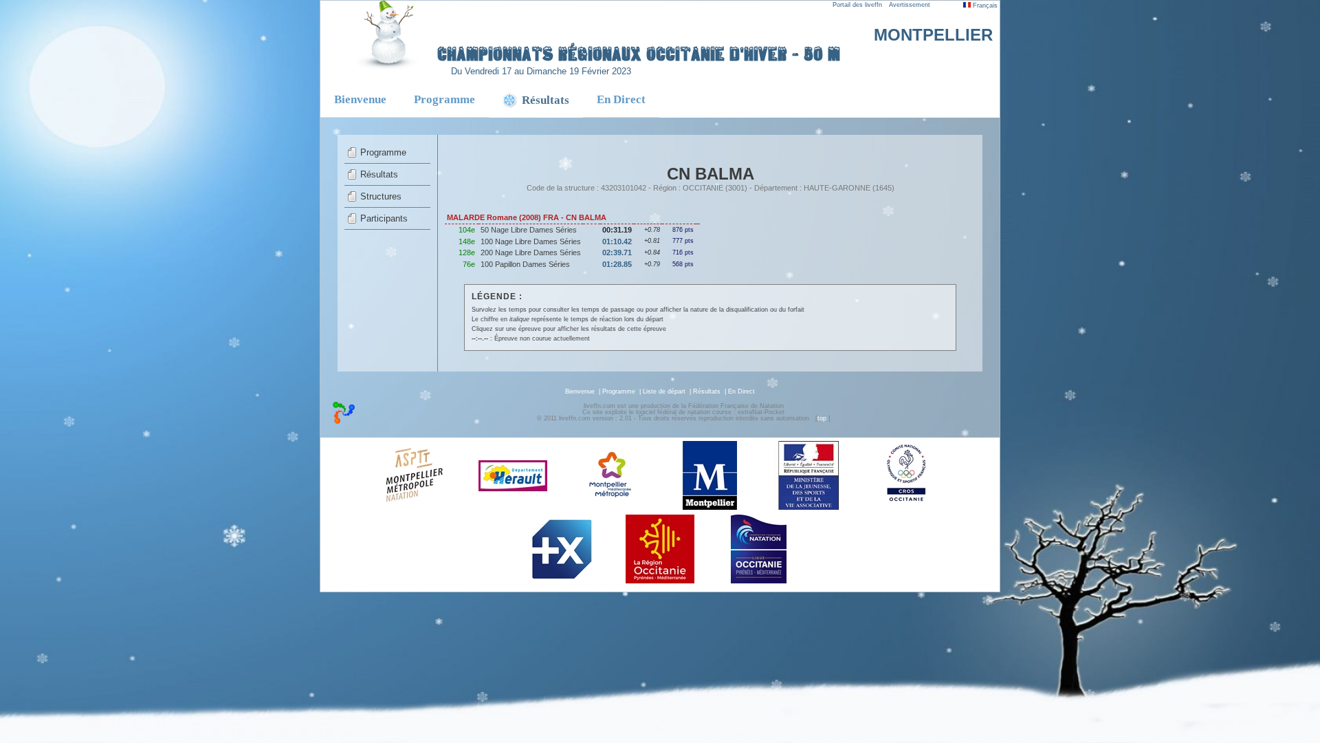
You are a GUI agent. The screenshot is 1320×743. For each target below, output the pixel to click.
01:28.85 (617, 264)
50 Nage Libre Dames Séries (529, 230)
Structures (381, 196)
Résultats (379, 174)
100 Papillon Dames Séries (525, 264)
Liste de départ (664, 391)
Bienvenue (360, 99)
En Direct (621, 99)
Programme (444, 99)
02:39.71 (617, 252)
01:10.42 (617, 241)
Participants (384, 218)
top (821, 418)
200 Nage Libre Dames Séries (531, 252)
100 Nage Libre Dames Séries (531, 241)
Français (984, 5)
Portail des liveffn (857, 4)
